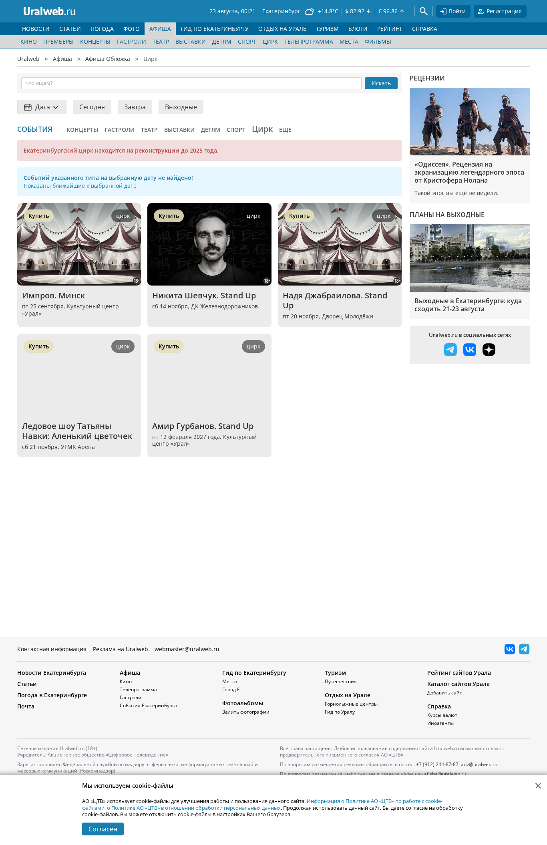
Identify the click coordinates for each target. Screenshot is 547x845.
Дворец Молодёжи (347, 316)
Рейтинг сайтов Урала (459, 672)
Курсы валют (442, 715)
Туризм (335, 672)
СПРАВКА (424, 28)
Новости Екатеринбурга (51, 672)
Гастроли (131, 41)
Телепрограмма (308, 41)
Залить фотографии (245, 711)
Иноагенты (440, 723)
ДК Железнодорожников (224, 306)
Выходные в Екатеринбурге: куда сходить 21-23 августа (468, 304)
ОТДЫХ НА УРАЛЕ (282, 28)
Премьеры (58, 41)
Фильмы (378, 41)
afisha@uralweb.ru (445, 774)
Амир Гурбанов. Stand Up (202, 426)
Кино (28, 41)
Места (349, 41)
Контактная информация (51, 649)
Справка (439, 706)
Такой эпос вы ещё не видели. (456, 193)
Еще (285, 129)
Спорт (247, 41)
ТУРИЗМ (327, 28)
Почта (25, 706)
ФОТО (131, 28)
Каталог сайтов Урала (458, 684)
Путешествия (341, 681)
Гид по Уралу (340, 711)
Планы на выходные (447, 214)
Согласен (102, 829)
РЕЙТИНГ (389, 28)
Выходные (181, 107)
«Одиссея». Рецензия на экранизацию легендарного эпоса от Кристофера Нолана (469, 172)
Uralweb (28, 58)
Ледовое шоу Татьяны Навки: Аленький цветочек (77, 431)
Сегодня (92, 107)
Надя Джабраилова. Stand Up (336, 300)
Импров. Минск (53, 295)
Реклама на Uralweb (120, 649)
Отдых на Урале (347, 695)
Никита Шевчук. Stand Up (204, 295)
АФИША (160, 28)
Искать (381, 83)
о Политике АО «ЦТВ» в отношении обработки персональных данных (194, 807)
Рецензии (427, 78)
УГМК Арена (78, 447)
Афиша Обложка (107, 58)
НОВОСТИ (36, 28)
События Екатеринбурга (148, 705)
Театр (161, 41)
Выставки (190, 41)
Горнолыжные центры (351, 703)
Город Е (231, 689)
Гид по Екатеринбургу (254, 672)
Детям (221, 41)
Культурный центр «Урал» (70, 309)
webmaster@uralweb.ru (187, 649)
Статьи (27, 684)
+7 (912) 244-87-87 (437, 764)
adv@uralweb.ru (479, 764)
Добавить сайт (444, 692)
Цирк (270, 41)
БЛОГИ (358, 28)
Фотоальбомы (242, 703)
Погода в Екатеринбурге (52, 695)
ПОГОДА (102, 28)
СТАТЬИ (70, 28)
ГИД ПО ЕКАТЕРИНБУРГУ (215, 28)
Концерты (95, 41)
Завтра (135, 107)
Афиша (62, 58)
